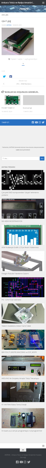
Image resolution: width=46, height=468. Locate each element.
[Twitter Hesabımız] (43, 122)
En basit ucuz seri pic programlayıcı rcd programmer (22, 431)
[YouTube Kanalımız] (36, 122)
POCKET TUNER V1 (8, 108)
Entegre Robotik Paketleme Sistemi (15, 273)
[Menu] (43, 2)
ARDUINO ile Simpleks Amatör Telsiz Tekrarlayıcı (20, 378)
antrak (9, 25)
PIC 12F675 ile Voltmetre (11, 300)
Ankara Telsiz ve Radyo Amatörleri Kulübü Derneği (18, 2)
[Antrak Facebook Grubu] (33, 122)
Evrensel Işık (27, 108)
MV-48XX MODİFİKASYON (12, 221)
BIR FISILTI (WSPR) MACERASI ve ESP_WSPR (19, 352)
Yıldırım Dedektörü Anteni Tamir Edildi (16, 326)
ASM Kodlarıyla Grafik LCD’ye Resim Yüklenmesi (20, 247)
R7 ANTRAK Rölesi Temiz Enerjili (14, 404)
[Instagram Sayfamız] (39, 122)
